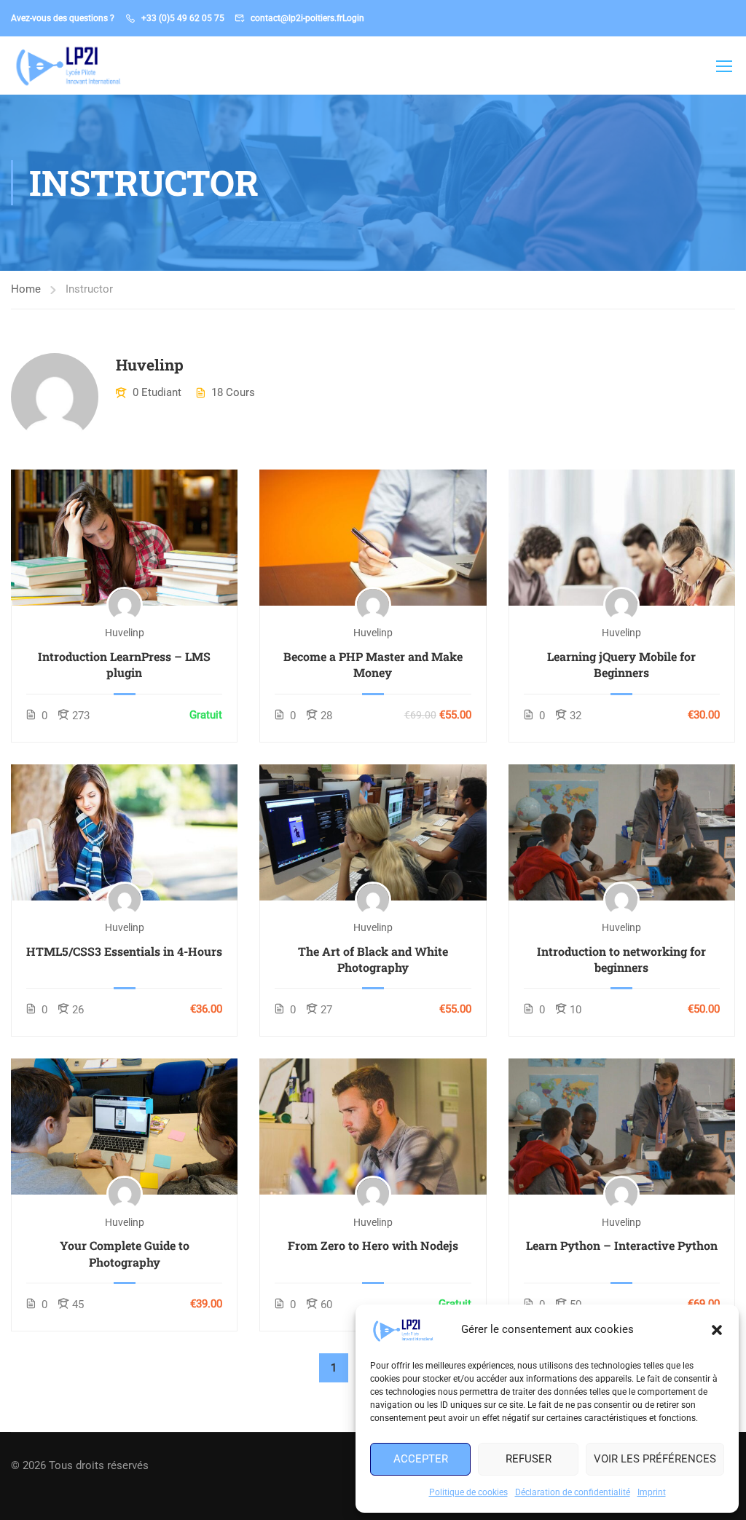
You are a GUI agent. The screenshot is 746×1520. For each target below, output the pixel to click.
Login (353, 18)
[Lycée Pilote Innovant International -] (66, 65)
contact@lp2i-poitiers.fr (296, 18)
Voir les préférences (655, 1458)
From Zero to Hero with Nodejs (373, 1245)
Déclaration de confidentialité (572, 1492)
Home (26, 289)
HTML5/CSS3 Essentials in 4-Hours (124, 951)
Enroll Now (124, 536)
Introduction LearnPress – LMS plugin (124, 664)
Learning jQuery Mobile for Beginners (621, 664)
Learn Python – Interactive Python (622, 1245)
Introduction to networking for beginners (621, 959)
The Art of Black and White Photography (373, 959)
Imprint (651, 1492)
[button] (717, 1330)
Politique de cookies (468, 1492)
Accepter (420, 1458)
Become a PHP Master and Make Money (373, 664)
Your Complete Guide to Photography (124, 1253)
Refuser (528, 1458)
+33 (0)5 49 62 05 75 (182, 18)
